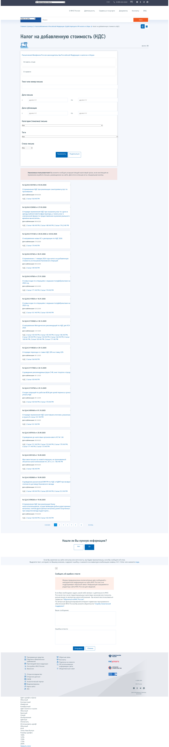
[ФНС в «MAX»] (147, 2)
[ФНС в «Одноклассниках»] (140, 2)
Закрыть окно (25, 746)
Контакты (135, 11)
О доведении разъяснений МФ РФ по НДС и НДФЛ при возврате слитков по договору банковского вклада (46, 483)
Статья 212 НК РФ (61, 491)
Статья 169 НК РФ (47, 312)
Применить (61, 154)
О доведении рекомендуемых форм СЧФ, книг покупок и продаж (47, 372)
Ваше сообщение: (62, 610)
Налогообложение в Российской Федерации (50, 26)
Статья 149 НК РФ (33, 268)
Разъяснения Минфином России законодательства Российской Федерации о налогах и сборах (58, 55)
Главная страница (26, 26)
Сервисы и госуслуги (107, 11)
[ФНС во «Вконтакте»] (137, 2)
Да (89, 546)
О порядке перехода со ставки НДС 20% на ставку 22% (42, 352)
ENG (145, 11)
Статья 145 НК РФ (47, 335)
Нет (78, 546)
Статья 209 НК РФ (47, 491)
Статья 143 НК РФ (33, 335)
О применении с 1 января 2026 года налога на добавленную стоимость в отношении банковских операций (45, 259)
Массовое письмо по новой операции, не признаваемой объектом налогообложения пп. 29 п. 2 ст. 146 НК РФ (44, 460)
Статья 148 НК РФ (47, 225)
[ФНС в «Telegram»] (143, 2)
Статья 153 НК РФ (47, 444)
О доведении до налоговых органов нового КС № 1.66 (42, 437)
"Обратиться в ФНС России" (73, 599)
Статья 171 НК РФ (33, 290)
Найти (140, 20)
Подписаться (74, 154)
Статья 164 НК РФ (33, 199)
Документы (123, 11)
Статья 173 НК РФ (43, 446)
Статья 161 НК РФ (33, 312)
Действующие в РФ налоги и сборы (78, 26)
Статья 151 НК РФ (33, 444)
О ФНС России (74, 11)
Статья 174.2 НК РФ (61, 225)
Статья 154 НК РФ (43, 337)
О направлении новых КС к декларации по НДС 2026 (42, 238)
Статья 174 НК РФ (33, 245)
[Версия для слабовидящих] (109, 2)
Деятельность (89, 11)
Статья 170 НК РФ (61, 444)
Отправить (79, 648)
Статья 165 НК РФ (47, 518)
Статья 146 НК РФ (33, 225)
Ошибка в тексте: (61, 629)
